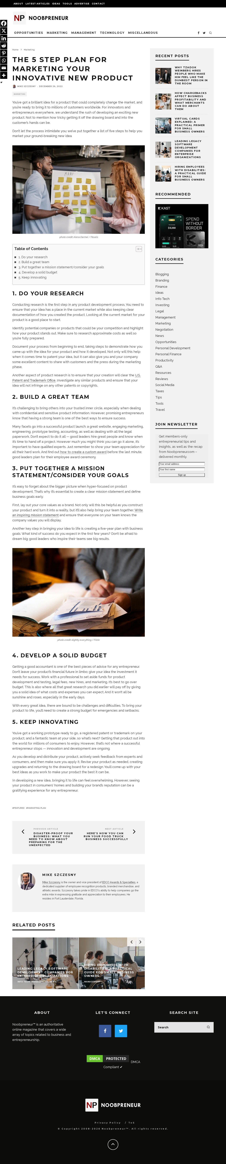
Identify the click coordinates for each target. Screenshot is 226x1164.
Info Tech (162, 299)
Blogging (162, 274)
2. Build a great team (34, 262)
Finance (161, 286)
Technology (112, 32)
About (18, 3)
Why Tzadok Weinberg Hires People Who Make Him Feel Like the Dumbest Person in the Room (191, 75)
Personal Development (172, 348)
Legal (159, 311)
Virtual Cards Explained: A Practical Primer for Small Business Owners (190, 125)
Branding (162, 280)
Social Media (164, 385)
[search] (208, 1027)
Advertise (81, 3)
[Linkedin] (3, 38)
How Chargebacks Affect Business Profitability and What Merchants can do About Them (191, 101)
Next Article (114, 829)
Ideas (56, 3)
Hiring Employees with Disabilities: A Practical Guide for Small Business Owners (190, 173)
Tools (67, 3)
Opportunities (28, 32)
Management (83, 32)
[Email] (3, 68)
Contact (98, 3)
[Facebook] (3, 23)
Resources (163, 373)
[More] (3, 75)
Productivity (164, 360)
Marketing (57, 32)
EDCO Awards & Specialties (118, 882)
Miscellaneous (143, 32)
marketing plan (37, 808)
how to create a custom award (83, 452)
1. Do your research (33, 257)
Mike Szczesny (26, 86)
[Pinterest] (3, 53)
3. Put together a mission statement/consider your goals (61, 267)
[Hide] (1, 82)
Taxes (159, 391)
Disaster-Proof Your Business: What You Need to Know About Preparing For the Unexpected (51, 839)
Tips (158, 397)
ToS (131, 1122)
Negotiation (164, 329)
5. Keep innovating (32, 277)
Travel (160, 410)
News (159, 336)
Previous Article (46, 829)
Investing (162, 305)
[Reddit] (3, 45)
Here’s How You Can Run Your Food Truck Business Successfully (106, 836)
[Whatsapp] (3, 60)
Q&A (158, 366)
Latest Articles (38, 3)
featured (19, 808)
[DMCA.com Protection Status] (108, 1062)
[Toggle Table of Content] (137, 249)
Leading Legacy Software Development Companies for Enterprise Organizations (188, 149)
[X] (3, 30)
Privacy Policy (108, 1122)
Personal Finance (168, 354)
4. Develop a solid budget (38, 272)
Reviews (161, 379)
